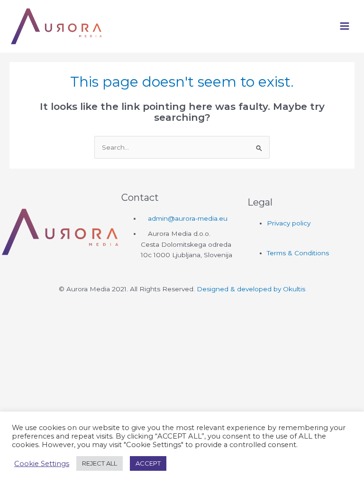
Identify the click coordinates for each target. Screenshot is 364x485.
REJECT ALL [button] (99, 463)
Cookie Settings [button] (41, 463)
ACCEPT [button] (148, 463)
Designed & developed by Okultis (251, 289)
